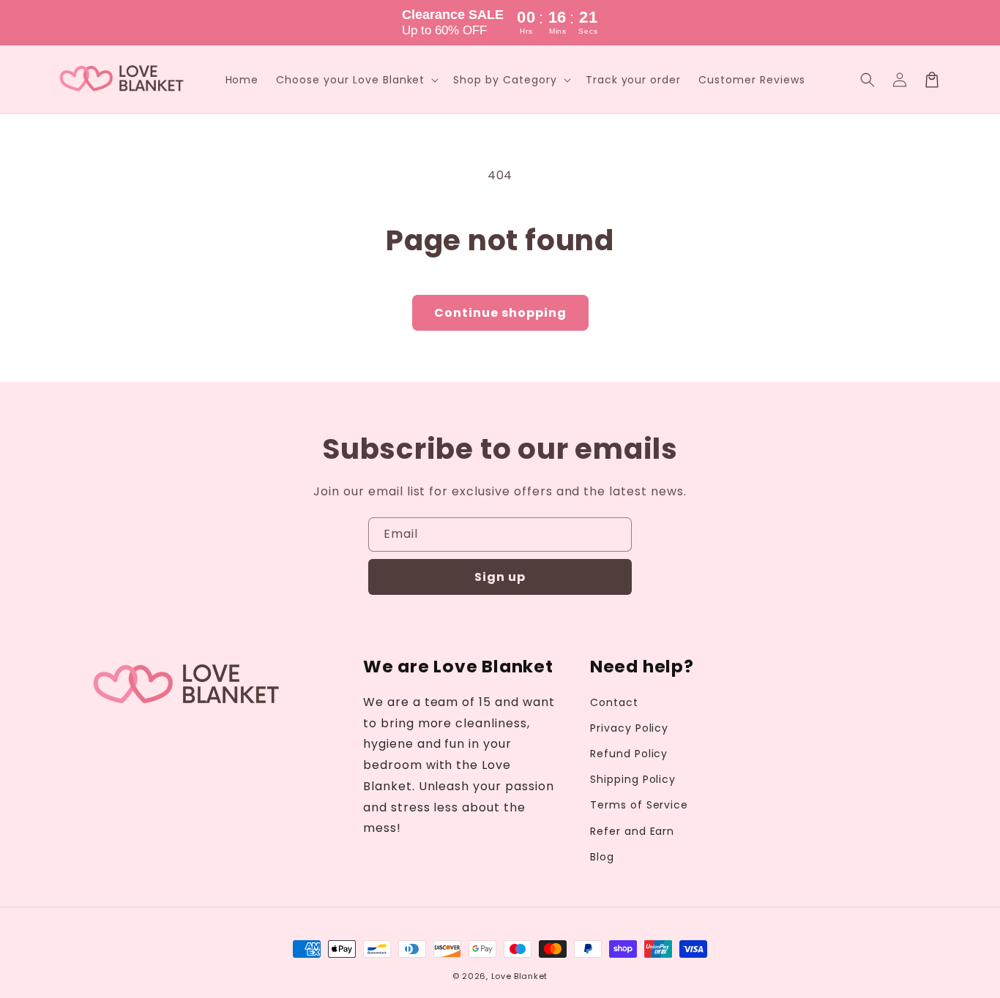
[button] (867, 80)
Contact (614, 702)
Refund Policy (629, 753)
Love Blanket (519, 976)
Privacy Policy (629, 728)
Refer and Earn (632, 831)
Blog (602, 856)
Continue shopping (500, 312)
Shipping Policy (633, 779)
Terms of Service (639, 805)
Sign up (500, 577)
